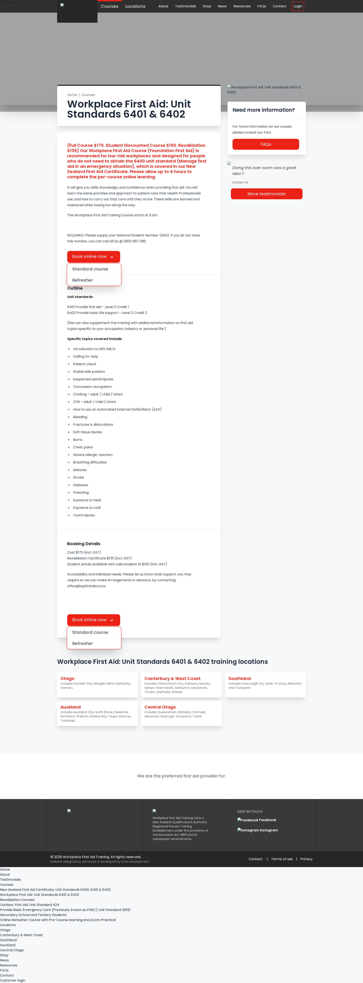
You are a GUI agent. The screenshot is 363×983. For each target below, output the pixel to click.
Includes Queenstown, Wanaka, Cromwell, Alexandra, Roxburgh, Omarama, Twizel (175, 711)
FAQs (261, 6)
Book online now (90, 256)
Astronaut (89, 862)
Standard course (90, 269)
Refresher (82, 280)
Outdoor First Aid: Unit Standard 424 (29, 904)
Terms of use (282, 859)
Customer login (12, 980)
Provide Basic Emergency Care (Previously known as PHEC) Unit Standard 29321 (65, 909)
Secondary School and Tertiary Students (33, 914)
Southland (8, 940)
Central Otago (12, 950)
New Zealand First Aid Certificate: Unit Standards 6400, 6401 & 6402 (55, 889)
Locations (135, 6)
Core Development (135, 862)
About (163, 6)
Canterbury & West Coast (21, 935)
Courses (109, 6)
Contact (280, 6)
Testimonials (185, 6)
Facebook (267, 820)
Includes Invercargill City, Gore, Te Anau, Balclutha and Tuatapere (265, 683)
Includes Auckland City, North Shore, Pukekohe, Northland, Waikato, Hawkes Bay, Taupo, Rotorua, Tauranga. (95, 713)
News (222, 6)
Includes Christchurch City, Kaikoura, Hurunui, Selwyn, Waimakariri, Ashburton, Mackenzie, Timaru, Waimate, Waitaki (177, 685)
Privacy (306, 859)
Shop (207, 6)
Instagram (268, 830)
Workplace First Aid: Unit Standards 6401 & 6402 (39, 894)
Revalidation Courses (17, 899)
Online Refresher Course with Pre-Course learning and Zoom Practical (58, 919)
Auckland (7, 945)
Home (72, 94)
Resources (242, 6)
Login (298, 6)
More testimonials (266, 194)
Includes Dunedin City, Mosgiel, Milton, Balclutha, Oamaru (95, 683)
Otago (5, 930)
